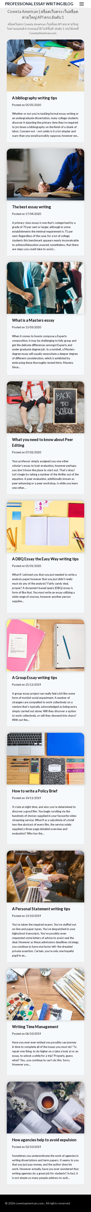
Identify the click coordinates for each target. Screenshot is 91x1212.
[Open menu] (81, 4)
